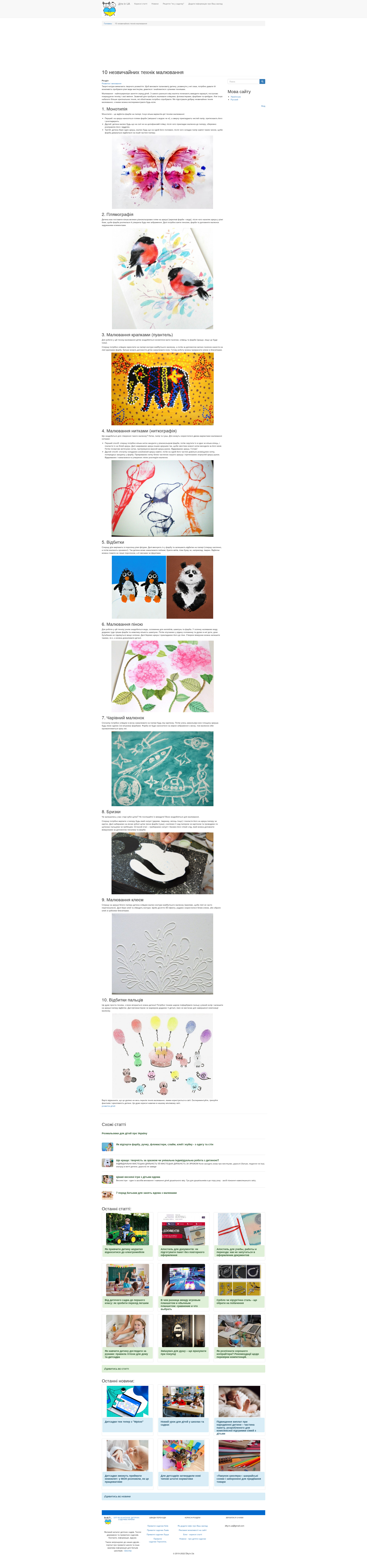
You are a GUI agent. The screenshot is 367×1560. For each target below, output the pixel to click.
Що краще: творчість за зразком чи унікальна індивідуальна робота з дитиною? (167, 1160)
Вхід (263, 105)
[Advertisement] (183, 49)
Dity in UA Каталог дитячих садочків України (126, 1518)
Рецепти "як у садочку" (173, 3)
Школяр (128, 1550)
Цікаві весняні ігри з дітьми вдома (138, 1177)
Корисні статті (140, 3)
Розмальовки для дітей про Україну (124, 1133)
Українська (236, 96)
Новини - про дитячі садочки (192, 1538)
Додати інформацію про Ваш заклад (205, 3)
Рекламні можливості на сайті (192, 1530)
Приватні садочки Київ (157, 1525)
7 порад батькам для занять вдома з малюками (146, 1193)
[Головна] (110, 9)
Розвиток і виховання (111, 83)
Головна (108, 23)
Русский (234, 99)
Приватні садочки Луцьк (158, 1534)
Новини (155, 3)
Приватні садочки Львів (158, 1530)
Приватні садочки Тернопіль (157, 1540)
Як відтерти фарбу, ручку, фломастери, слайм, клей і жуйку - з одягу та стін (164, 1144)
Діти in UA (124, 3)
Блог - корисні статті (192, 1534)
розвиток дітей (108, 1105)
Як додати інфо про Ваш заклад (193, 1525)
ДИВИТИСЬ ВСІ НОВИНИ (118, 1496)
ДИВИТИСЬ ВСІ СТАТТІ (117, 1368)
